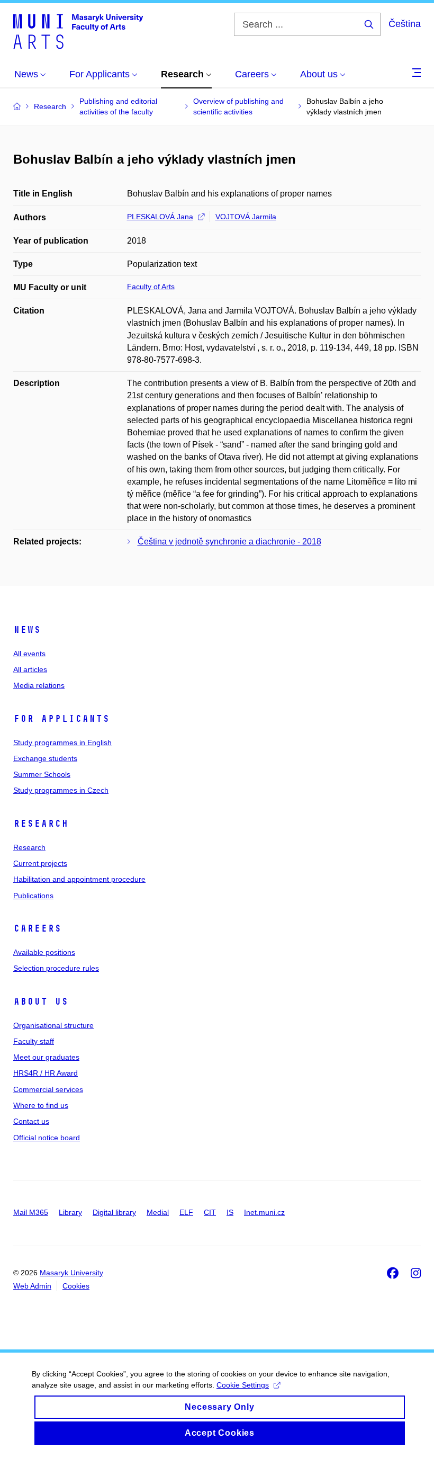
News (27, 630)
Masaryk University (71, 1272)
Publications (33, 895)
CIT (210, 1212)
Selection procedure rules (56, 968)
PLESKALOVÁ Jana (160, 216)
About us (40, 1001)
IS (230, 1212)
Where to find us (40, 1105)
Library (70, 1212)
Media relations (39, 685)
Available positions (44, 952)
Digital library (114, 1212)
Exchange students (45, 758)
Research (40, 823)
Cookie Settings (242, 1385)
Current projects (40, 863)
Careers (37, 928)
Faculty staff (33, 1041)
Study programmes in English (62, 742)
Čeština (404, 24)
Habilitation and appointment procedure (79, 879)
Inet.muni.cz (264, 1212)
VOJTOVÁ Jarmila (245, 216)
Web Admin (32, 1286)
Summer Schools (41, 774)
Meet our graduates (46, 1057)
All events (29, 653)
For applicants (61, 718)
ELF (186, 1212)
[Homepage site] (78, 31)
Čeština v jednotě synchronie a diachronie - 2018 (229, 541)
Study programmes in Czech (60, 790)
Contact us (31, 1121)
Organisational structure (53, 1025)
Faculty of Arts (151, 286)
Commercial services (48, 1089)
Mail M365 (30, 1212)
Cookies (75, 1286)
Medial (158, 1212)
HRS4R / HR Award (45, 1073)
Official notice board (46, 1137)
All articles (30, 669)
